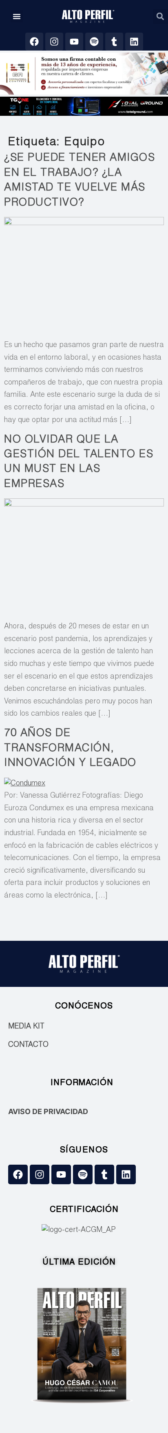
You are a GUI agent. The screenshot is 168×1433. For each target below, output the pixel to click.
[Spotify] (94, 42)
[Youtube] (74, 42)
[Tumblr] (114, 42)
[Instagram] (54, 42)
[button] (17, 16)
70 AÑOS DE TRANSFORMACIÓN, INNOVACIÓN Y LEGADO (70, 748)
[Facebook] (34, 42)
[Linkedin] (134, 42)
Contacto (28, 1045)
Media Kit (26, 1027)
